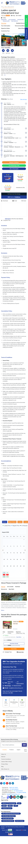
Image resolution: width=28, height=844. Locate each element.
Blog (2, 766)
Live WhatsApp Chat (14, 165)
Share (24, 200)
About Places (21, 28)
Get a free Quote (26, 33)
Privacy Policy (4, 764)
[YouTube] (7, 783)
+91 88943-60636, (21, 792)
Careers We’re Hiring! (6, 761)
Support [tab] (18, 749)
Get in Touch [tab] (25, 750)
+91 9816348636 (20, 682)
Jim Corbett (10, 586)
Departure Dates (5, 28)
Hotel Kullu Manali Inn (8, 820)
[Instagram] (10, 783)
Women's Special (11, 6)
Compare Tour (6, 220)
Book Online (14, 648)
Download (5, 200)
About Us (3, 754)
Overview (3, 23)
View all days (23, 99)
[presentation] (4, 637)
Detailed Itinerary (20, 23)
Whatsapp (26, 20)
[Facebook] (1, 783)
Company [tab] (4, 749)
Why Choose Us (5, 769)
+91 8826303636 (16, 685)
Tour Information (5, 25)
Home (2, 6)
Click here (7, 218)
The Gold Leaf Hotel (7, 818)
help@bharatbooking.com (16, 688)
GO (24, 745)
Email (15, 200)
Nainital (3, 586)
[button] (3, 39)
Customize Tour (5, 31)
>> (5, 75)
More (2, 610)
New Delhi (11, 589)
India (5, 6)
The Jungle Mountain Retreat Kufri (11, 813)
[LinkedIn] (13, 783)
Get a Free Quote (14, 168)
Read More (18, 637)
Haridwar (17, 586)
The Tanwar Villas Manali (8, 816)
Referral (3, 756)
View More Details (14, 643)
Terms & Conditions (20, 25)
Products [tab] (11, 749)
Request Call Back (14, 162)
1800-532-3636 (10, 682)
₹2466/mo (17, 197)
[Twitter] (4, 783)
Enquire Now (21, 652)
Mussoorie (4, 589)
